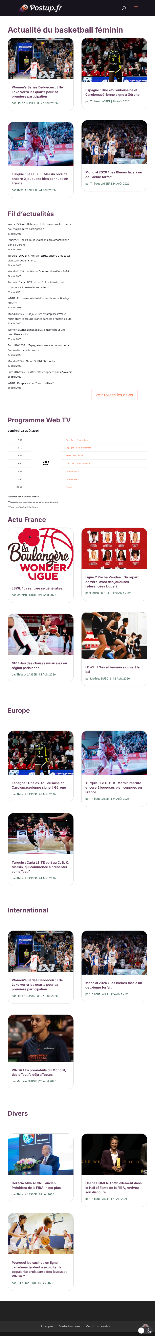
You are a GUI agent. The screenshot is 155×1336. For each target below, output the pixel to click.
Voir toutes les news (114, 395)
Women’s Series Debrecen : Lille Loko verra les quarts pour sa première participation (37, 91)
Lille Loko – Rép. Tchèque (78, 463)
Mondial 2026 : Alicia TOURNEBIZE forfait (32, 361)
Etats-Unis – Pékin (74, 455)
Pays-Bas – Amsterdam (77, 440)
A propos (47, 1326)
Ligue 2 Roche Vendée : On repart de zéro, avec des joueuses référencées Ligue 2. (112, 581)
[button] (145, 1330)
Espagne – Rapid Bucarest (78, 447)
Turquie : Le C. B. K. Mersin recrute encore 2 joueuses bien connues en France (40, 178)
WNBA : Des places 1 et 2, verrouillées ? (31, 383)
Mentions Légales (98, 1326)
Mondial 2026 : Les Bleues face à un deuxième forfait (39, 271)
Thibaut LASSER (27, 190)
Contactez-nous (69, 1326)
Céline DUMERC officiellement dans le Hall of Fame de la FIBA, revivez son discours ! (113, 1187)
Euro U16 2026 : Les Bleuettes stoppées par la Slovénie (40, 372)
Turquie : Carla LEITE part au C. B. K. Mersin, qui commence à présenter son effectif (40, 867)
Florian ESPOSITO (28, 103)
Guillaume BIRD (26, 1283)
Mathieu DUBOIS (27, 595)
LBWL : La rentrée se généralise (37, 588)
